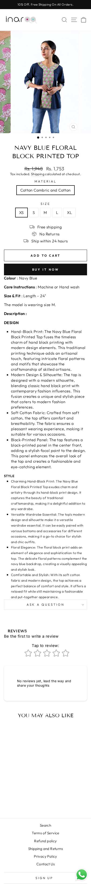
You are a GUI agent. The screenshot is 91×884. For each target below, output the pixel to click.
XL (69, 212)
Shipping (37, 174)
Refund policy (45, 841)
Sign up (44, 878)
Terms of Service (45, 833)
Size (45, 204)
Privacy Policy (45, 856)
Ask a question (45, 604)
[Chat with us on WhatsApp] (81, 874)
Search (45, 825)
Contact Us (45, 864)
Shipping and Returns (45, 848)
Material (45, 181)
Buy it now (45, 269)
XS (21, 212)
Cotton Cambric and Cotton (45, 190)
